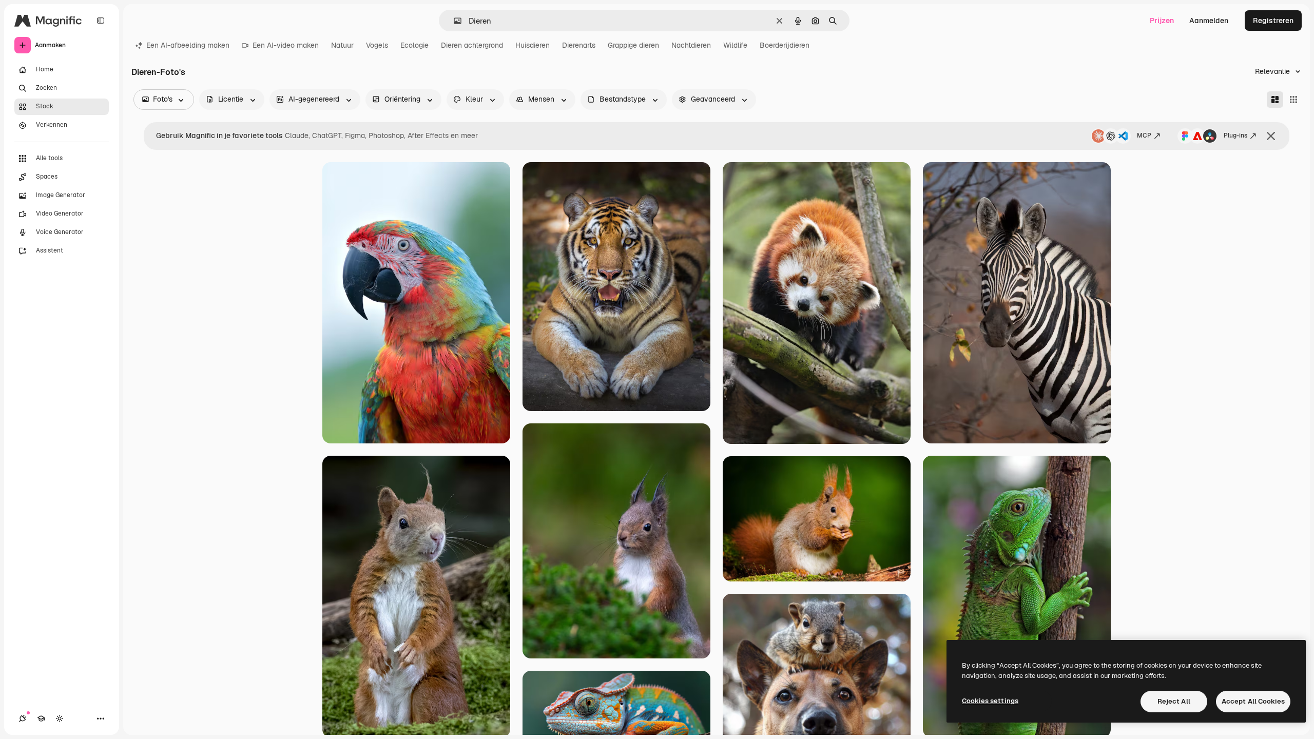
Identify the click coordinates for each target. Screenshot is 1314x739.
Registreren (1273, 20)
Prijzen (1162, 20)
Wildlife (735, 45)
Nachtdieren (691, 45)
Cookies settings (990, 700)
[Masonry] (1275, 99)
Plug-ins (1235, 135)
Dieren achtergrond (472, 45)
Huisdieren (532, 45)
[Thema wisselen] (59, 718)
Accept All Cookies (1253, 701)
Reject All (1173, 701)
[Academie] (41, 718)
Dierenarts (578, 45)
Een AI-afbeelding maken (187, 45)
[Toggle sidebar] (100, 20)
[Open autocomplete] (453, 21)
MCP (1144, 135)
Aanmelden (1208, 20)
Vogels (377, 45)
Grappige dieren (633, 45)
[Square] (1293, 99)
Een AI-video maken (286, 45)
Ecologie (414, 45)
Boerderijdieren (784, 45)
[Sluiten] (1271, 136)
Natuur (342, 45)
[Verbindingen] (22, 718)
